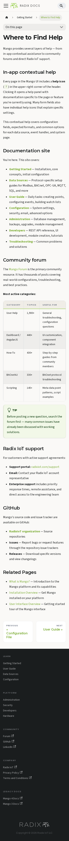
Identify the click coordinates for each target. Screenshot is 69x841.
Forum (6, 736)
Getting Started (20, 169)
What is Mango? (19, 581)
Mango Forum (18, 269)
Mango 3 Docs (11, 804)
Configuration (19, 208)
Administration (19, 219)
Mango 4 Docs (11, 798)
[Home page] (6, 18)
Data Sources (18, 180)
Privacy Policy (11, 773)
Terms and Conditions (15, 778)
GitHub (7, 742)
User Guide (16, 197)
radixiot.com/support (45, 467)
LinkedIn (7, 747)
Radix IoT (8, 767)
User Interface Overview (24, 604)
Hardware (8, 716)
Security (8, 705)
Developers (17, 230)
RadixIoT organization (24, 531)
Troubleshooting (21, 241)
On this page (14, 27)
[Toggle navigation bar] (6, 6)
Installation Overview (23, 593)
